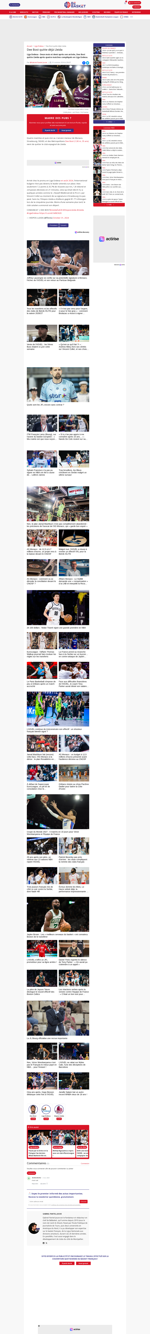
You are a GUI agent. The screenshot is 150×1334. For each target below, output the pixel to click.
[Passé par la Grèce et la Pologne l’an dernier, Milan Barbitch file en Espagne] (39, 1137)
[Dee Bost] (33, 1109)
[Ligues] (131, 17)
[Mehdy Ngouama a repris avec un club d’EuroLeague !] (63, 1137)
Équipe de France (121, 12)
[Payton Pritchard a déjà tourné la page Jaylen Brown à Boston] (97, 170)
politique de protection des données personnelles (66, 1205)
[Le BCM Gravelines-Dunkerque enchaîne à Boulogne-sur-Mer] (97, 65)
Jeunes (104, 107)
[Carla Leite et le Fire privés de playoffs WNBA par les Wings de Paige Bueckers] (97, 79)
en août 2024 (67, 180)
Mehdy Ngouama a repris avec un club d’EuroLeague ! (63, 1153)
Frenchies (46, 12)
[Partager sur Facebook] (84, 62)
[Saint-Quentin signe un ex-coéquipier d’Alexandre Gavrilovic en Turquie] (97, 57)
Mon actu (24, 12)
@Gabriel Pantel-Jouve (38, 62)
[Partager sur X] (87, 62)
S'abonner (136, 7)
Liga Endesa (38, 46)
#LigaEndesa (33, 213)
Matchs (35, 12)
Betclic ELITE (17, 17)
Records (107, 12)
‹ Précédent (53, 225)
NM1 (89, 17)
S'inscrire (83, 1201)
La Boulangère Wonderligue (71, 17)
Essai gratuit (66, 130)
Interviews (136, 12)
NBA (43, 17)
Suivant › (64, 225)
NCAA (104, 114)
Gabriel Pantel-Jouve (52, 1214)
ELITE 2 (53, 17)
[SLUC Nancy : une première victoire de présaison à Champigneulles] (97, 72)
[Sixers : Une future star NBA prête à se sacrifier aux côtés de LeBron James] (97, 184)
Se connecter (135, 3)
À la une (12, 12)
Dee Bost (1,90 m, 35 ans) (77, 141)
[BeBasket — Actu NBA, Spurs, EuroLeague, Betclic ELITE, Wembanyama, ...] (75, 5)
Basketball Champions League (107, 17)
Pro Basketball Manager (64, 12)
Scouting (96, 12)
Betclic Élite (82, 1147)
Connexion (85, 1163)
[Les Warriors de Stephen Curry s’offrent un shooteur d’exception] (97, 101)
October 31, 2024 (61, 217)
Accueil (29, 46)
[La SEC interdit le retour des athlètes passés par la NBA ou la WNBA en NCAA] (97, 116)
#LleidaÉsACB (56, 210)
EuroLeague (32, 17)
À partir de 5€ (50, 130)
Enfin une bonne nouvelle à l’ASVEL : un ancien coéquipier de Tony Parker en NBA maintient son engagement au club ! (88, 1156)
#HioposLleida (69, 210)
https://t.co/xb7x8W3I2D (50, 213)
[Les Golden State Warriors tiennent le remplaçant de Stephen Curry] (97, 155)
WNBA (126, 17)
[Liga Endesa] (46, 1109)
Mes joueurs (83, 12)
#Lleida (80, 210)
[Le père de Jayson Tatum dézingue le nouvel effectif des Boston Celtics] (97, 199)
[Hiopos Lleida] (59, 1109)
